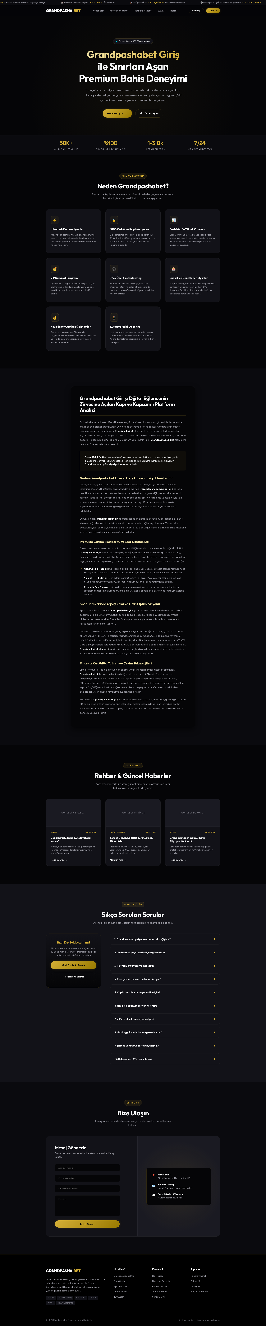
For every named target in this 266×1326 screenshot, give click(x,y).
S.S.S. (161, 10)
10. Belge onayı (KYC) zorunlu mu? (164, 1059)
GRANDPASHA (63, 10)
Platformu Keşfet (149, 113)
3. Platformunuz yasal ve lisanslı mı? (164, 966)
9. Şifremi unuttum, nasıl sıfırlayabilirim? (164, 1045)
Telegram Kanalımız (73, 976)
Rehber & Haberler (143, 10)
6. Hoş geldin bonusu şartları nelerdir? (164, 1006)
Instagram (195, 1286)
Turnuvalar (119, 1296)
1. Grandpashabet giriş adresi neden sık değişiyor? (164, 939)
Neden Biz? (98, 10)
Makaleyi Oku (59, 860)
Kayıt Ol (213, 10)
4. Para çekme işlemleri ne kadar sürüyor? (164, 979)
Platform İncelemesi (119, 10)
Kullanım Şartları (159, 1286)
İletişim (173, 10)
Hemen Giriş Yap (117, 113)
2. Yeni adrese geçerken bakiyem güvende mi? (164, 952)
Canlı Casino (120, 1281)
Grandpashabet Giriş (124, 1275)
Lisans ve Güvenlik (161, 1281)
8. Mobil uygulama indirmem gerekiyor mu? (164, 1032)
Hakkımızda (157, 1275)
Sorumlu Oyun (159, 1296)
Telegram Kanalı (198, 1275)
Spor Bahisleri (120, 1286)
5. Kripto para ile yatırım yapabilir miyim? (164, 992)
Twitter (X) (195, 1281)
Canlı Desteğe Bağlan (73, 965)
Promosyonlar (121, 1291)
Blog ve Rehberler (199, 1291)
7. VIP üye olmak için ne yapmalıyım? (164, 1019)
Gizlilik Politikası (159, 1291)
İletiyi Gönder (87, 1224)
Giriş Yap (196, 10)
